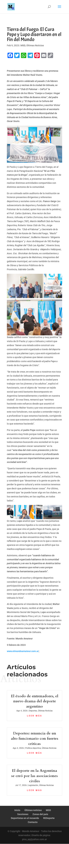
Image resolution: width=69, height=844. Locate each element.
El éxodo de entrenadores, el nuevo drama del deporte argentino (34, 701)
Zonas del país (40, 814)
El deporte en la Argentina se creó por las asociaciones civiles (34, 776)
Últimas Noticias (35, 45)
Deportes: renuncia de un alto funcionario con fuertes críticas (34, 738)
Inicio (17, 810)
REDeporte (49, 818)
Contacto (33, 822)
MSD (23, 45)
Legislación (33, 785)
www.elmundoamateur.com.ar (23, 651)
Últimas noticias (33, 810)
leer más (34, 716)
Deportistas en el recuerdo (25, 818)
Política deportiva (33, 748)
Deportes (33, 711)
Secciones (22, 814)
